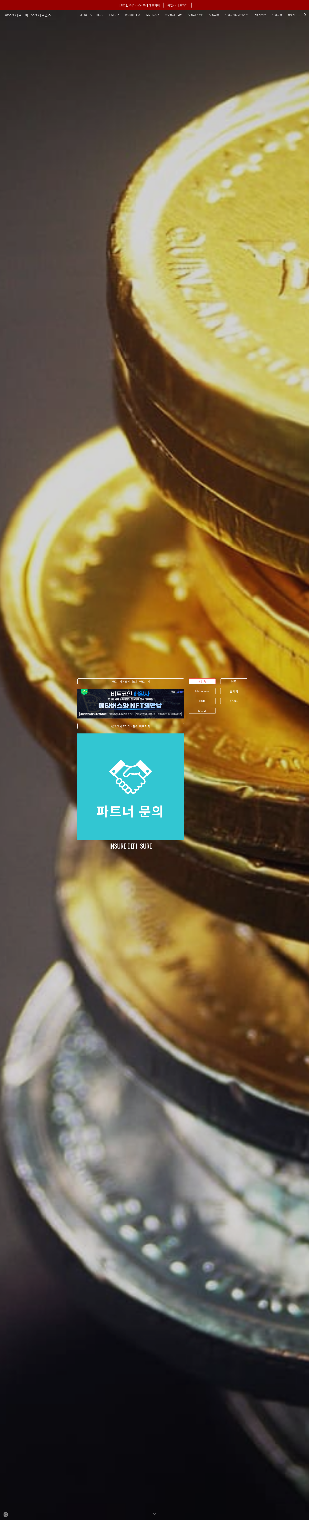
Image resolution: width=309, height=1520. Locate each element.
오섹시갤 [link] (277, 15)
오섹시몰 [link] (214, 15)
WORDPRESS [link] (132, 15)
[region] (154, 5)
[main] (130, 846)
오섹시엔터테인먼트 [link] (236, 15)
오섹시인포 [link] (259, 15)
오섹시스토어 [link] (196, 15)
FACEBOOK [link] (152, 15)
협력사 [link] (291, 15)
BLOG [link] (99, 15)
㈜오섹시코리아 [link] (174, 15)
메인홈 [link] (84, 15)
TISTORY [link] (114, 15)
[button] (305, 15)
